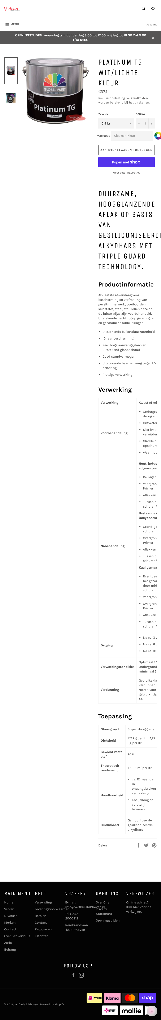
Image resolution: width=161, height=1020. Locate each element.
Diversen (11, 916)
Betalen (40, 916)
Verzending (43, 902)
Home (8, 902)
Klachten (41, 936)
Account (152, 24)
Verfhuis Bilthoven (27, 1004)
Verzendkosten (137, 98)
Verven (9, 909)
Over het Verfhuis (17, 936)
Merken (10, 922)
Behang (10, 949)
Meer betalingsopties (126, 172)
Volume (103, 113)
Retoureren (43, 929)
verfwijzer (133, 912)
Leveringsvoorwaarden (52, 909)
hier (136, 907)
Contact (10, 929)
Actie (8, 943)
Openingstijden (108, 920)
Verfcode (103, 135)
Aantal (140, 113)
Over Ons (102, 902)
